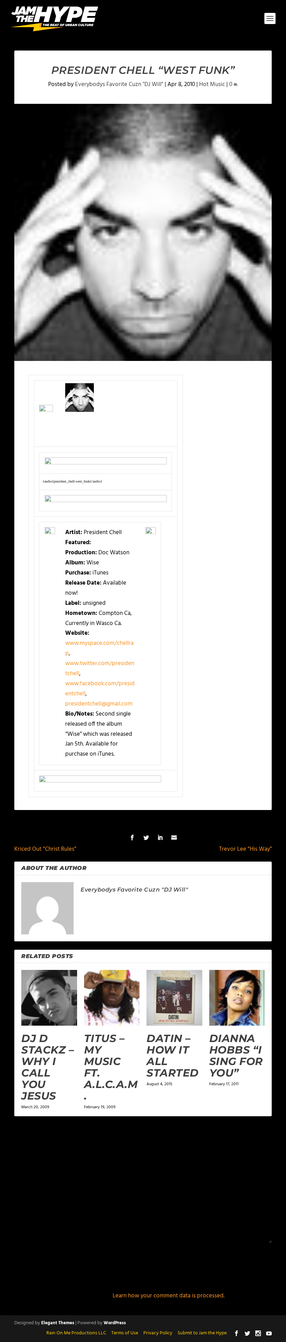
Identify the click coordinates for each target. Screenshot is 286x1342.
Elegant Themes (57, 1323)
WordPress (115, 1323)
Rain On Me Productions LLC (76, 1333)
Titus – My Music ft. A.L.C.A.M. (111, 1067)
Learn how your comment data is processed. (169, 1296)
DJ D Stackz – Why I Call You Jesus (47, 1067)
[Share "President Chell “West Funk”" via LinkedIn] (160, 837)
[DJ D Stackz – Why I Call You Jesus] (49, 998)
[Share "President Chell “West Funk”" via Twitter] (146, 837)
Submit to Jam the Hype (202, 1333)
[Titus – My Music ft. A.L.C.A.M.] (112, 998)
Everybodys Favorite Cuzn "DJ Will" (119, 84)
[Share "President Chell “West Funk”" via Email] (174, 837)
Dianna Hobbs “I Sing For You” (236, 1055)
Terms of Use (124, 1333)
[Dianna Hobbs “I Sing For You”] (237, 998)
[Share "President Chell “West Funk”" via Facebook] (132, 837)
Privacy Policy (157, 1333)
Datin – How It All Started (172, 1055)
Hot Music (212, 84)
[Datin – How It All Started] (174, 998)
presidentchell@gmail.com (99, 704)
